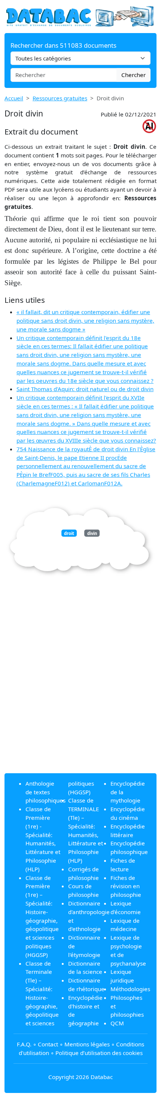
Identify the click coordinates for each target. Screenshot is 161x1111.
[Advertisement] (80, 686)
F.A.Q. (24, 1044)
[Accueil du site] (80, 16)
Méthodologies (130, 989)
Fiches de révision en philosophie (125, 886)
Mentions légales (87, 1044)
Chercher (133, 75)
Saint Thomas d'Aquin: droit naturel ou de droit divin (85, 389)
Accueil (13, 98)
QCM (117, 1023)
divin (92, 533)
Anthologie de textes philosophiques (45, 792)
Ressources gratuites (60, 98)
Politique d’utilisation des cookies (99, 1053)
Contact (48, 1044)
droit (69, 533)
